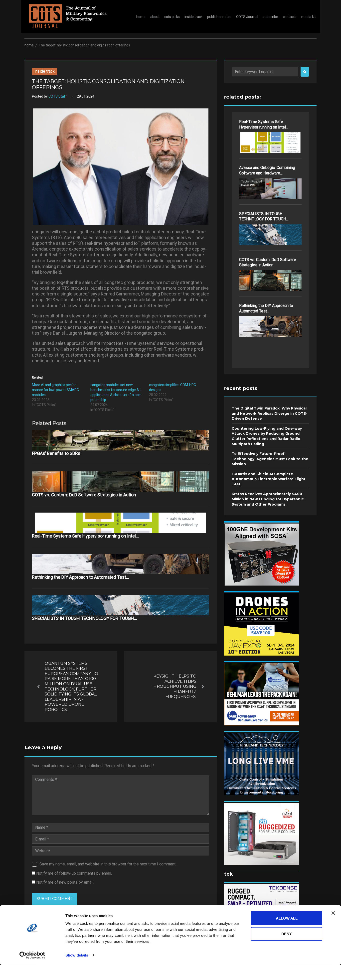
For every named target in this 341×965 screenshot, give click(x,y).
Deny (286, 934)
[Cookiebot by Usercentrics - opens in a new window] (32, 955)
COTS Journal (247, 17)
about (155, 17)
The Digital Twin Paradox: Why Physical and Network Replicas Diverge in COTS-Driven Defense (270, 413)
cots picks (172, 17)
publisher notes (219, 17)
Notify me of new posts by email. (65, 882)
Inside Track (44, 71)
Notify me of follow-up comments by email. (74, 873)
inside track (193, 17)
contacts (290, 17)
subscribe (270, 17)
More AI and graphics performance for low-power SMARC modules (55, 390)
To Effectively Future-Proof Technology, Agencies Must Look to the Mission (270, 458)
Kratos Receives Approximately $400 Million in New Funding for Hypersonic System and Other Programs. (268, 499)
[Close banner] (333, 913)
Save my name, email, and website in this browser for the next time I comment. (107, 864)
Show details (76, 955)
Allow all (287, 918)
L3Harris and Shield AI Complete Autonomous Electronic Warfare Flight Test (269, 479)
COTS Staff (57, 96)
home (141, 17)
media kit (308, 17)
